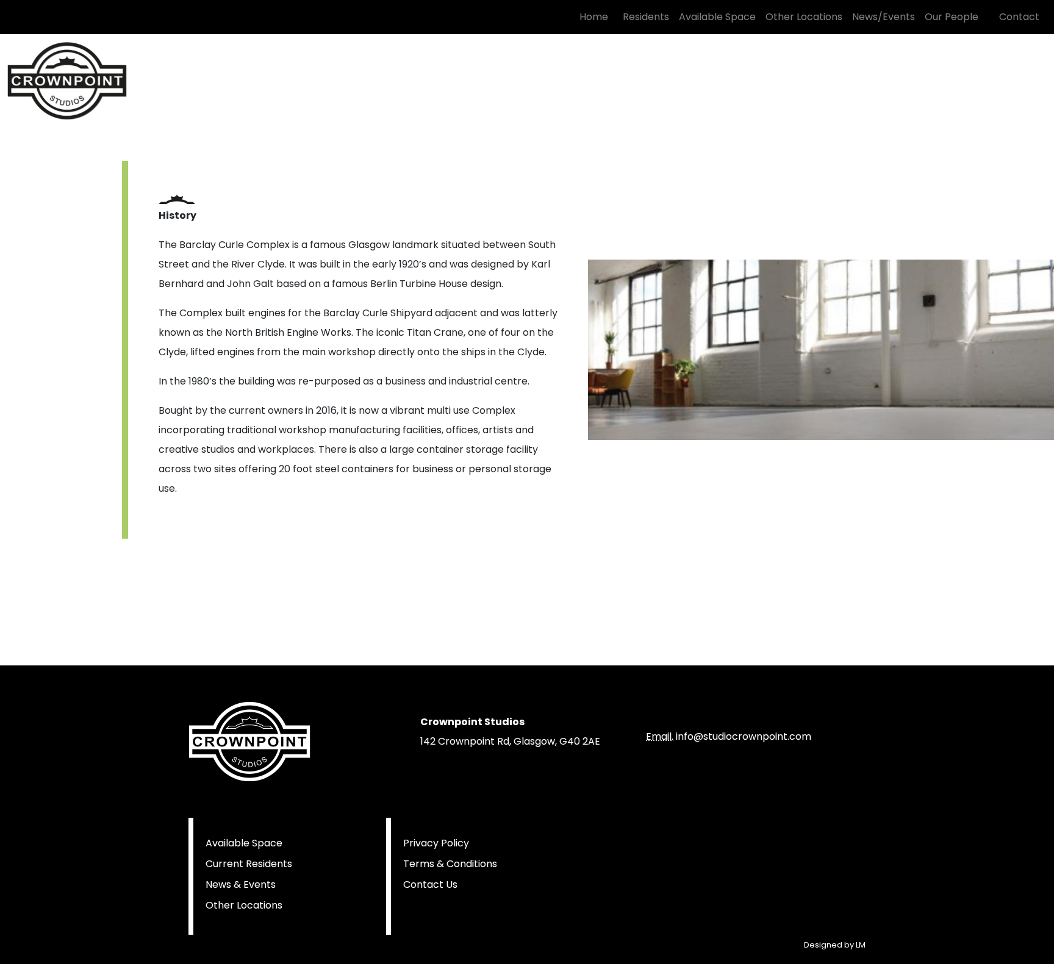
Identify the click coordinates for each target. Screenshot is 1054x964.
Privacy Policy (436, 843)
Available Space (244, 843)
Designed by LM (835, 945)
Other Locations (244, 905)
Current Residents (249, 864)
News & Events (241, 884)
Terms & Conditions (450, 864)
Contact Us (430, 884)
